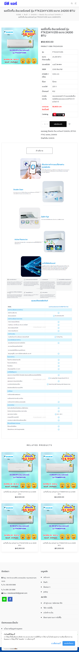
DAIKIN (34, 14)
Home (18, 14)
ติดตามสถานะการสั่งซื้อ (52, 617)
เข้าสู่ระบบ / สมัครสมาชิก (52, 603)
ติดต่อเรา (46, 587)
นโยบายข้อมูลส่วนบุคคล (13, 629)
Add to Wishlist (69, 124)
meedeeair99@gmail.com (17, 593)
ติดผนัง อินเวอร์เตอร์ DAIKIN (50, 14)
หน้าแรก (46, 577)
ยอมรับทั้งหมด (68, 643)
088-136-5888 (10, 590)
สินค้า (26, 14)
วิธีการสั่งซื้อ (48, 608)
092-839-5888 (11, 585)
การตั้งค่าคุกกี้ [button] (56, 643)
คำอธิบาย (39, 151)
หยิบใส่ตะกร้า (58, 124)
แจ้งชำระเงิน (48, 613)
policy (45, 592)
